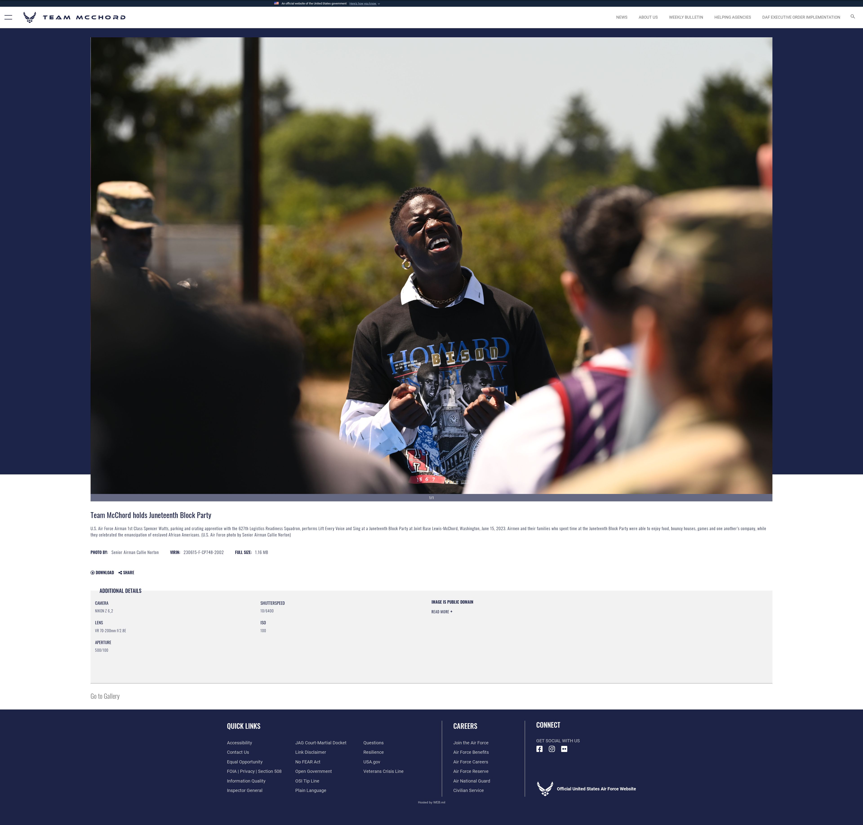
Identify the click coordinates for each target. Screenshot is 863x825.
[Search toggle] (852, 17)
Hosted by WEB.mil (431, 802)
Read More (441, 611)
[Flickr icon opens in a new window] (564, 749)
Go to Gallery (105, 695)
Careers (465, 726)
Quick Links (243, 726)
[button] (365, 3)
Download (104, 572)
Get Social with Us (558, 740)
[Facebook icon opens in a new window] (539, 749)
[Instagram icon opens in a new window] (552, 749)
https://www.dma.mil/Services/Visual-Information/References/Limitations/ (574, 628)
